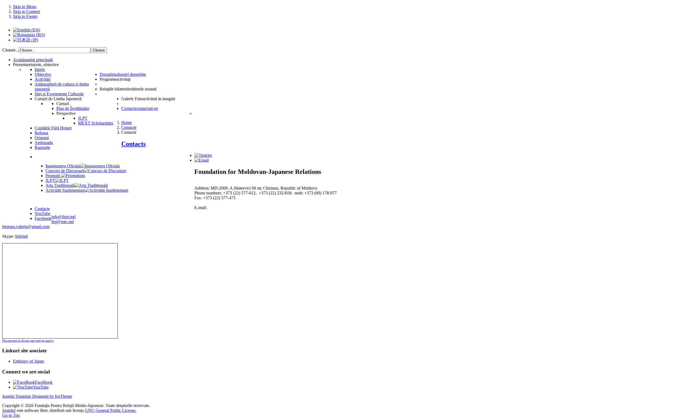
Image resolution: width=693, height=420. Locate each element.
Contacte (128, 127)
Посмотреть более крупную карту (28, 340)
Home (126, 122)
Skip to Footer (25, 16)
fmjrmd (21, 236)
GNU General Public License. (110, 410)
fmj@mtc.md (62, 221)
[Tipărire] (203, 155)
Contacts (133, 143)
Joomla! (9, 410)
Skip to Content (26, 11)
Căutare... (10, 50)
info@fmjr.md (63, 216)
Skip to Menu (24, 6)
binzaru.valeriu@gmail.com (26, 226)
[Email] (201, 160)
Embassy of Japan (28, 361)
